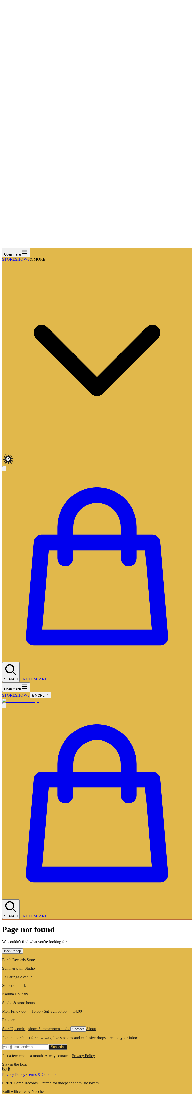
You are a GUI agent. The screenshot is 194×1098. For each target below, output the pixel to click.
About (91, 1029)
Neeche (38, 1091)
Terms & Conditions (43, 1074)
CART (41, 679)
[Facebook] (9, 1070)
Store (6, 1029)
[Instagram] (4, 1070)
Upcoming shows (24, 1029)
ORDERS (28, 679)
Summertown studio (54, 1029)
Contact (78, 1029)
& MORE (38, 695)
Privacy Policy (83, 1056)
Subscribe (58, 1047)
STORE (8, 259)
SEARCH (11, 679)
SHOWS (22, 259)
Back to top (12, 951)
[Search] (4, 705)
